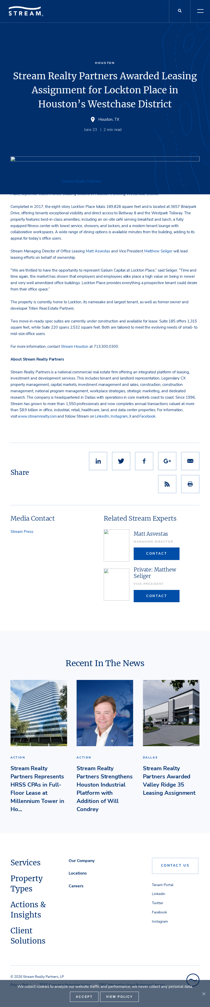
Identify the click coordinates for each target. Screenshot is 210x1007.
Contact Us (175, 865)
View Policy (119, 997)
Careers (76, 886)
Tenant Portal (162, 884)
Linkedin (158, 893)
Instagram (160, 921)
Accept (84, 997)
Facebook (159, 912)
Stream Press (21, 531)
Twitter (157, 903)
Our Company (81, 861)
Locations (78, 873)
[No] (203, 993)
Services (25, 862)
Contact (156, 553)
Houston (105, 63)
